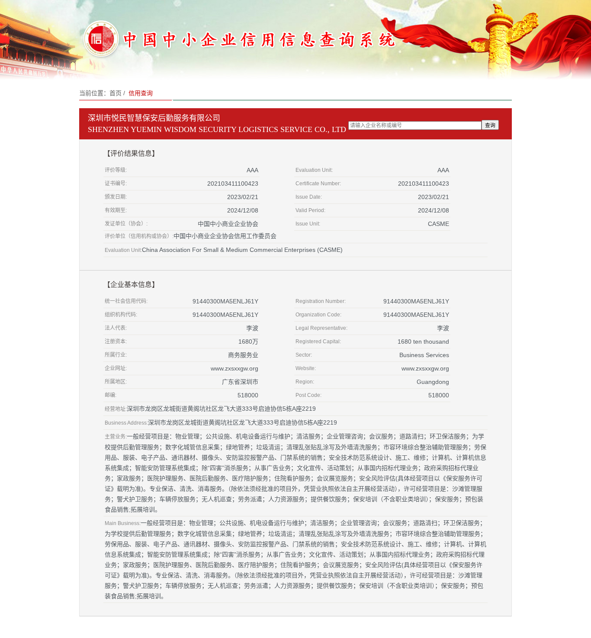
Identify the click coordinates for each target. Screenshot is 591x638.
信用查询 (140, 93)
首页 (115, 93)
